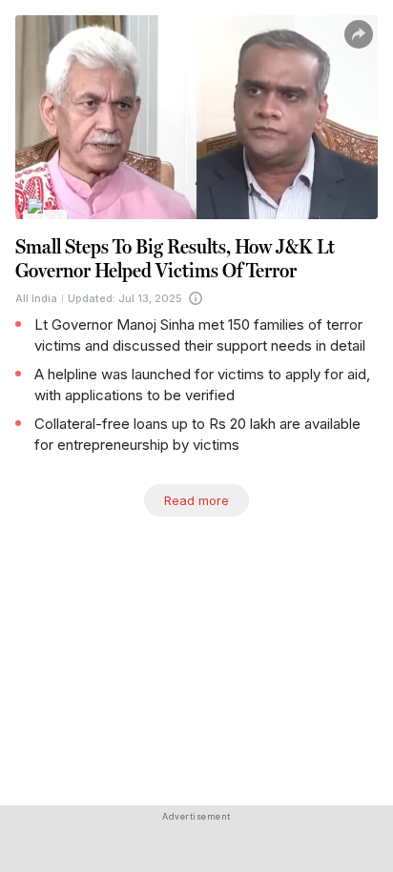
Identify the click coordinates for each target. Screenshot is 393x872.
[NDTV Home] (45, 218)
